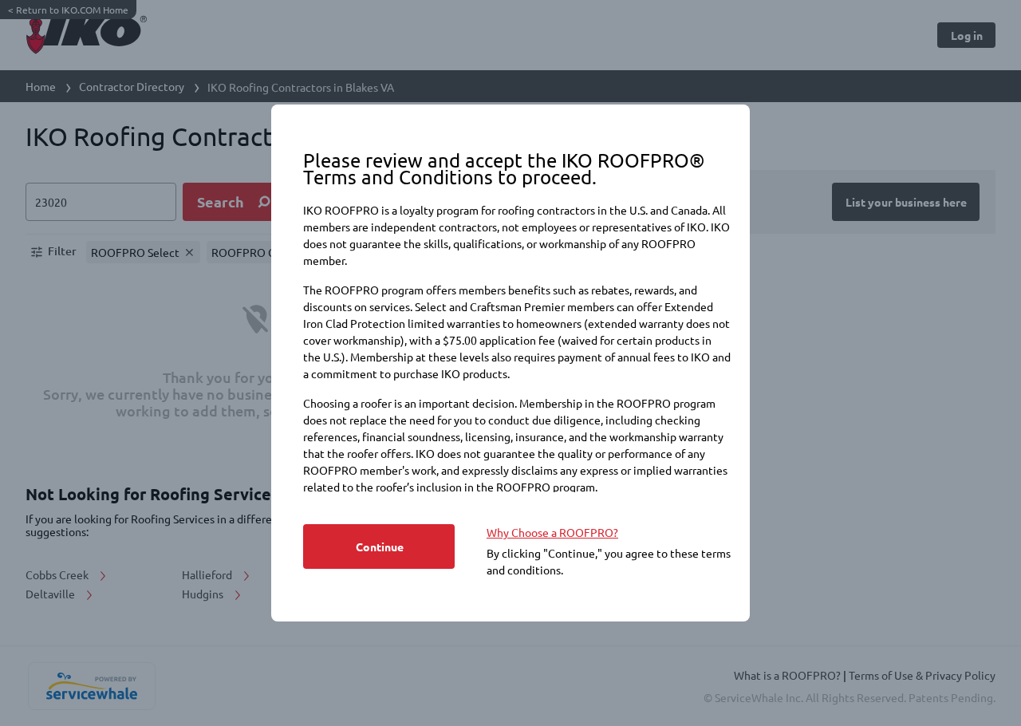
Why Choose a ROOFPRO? (552, 532)
